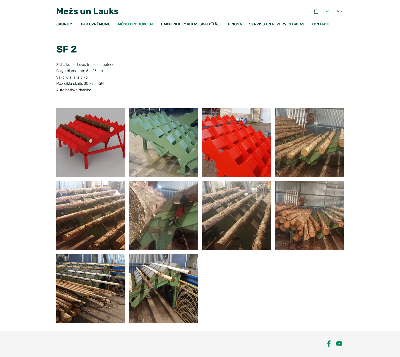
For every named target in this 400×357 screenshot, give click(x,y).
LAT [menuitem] (326, 11)
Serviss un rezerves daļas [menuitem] (276, 24)
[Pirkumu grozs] (316, 11)
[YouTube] (339, 344)
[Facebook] (329, 344)
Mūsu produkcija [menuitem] (136, 24)
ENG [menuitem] (338, 11)
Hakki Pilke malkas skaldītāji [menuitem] (191, 24)
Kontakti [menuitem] (320, 24)
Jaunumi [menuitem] (65, 24)
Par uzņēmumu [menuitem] (96, 24)
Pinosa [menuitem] (235, 24)
